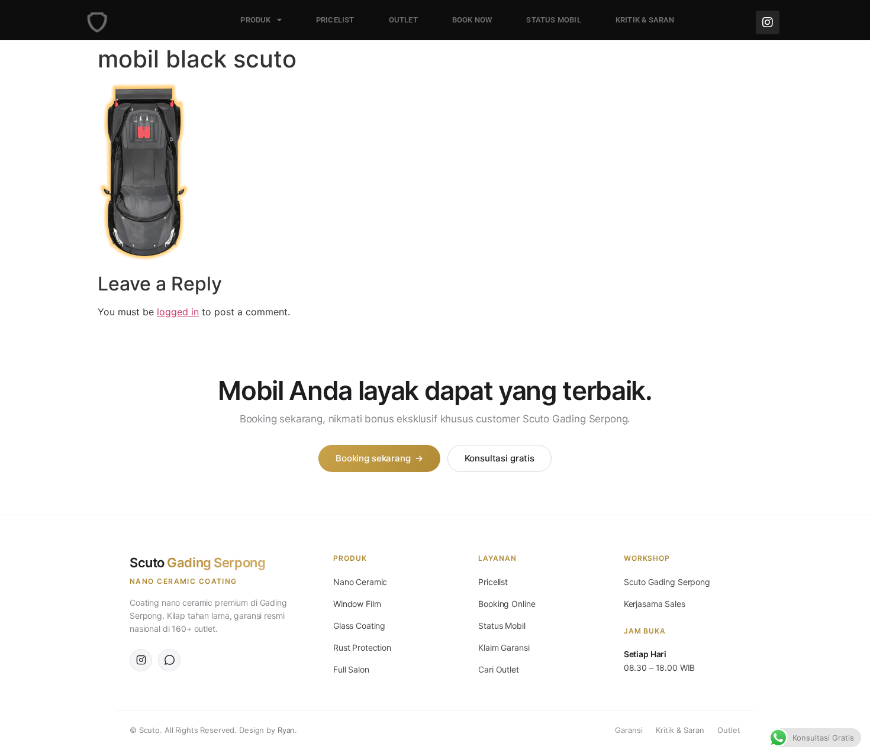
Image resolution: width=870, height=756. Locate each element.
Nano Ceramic (360, 582)
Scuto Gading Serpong (667, 582)
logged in (178, 312)
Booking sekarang (379, 458)
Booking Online (506, 604)
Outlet (728, 730)
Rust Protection (362, 647)
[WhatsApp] (169, 660)
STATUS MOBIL (553, 19)
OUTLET (403, 19)
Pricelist (493, 582)
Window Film (357, 604)
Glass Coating (359, 626)
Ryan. (287, 730)
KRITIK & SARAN (645, 19)
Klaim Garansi (503, 647)
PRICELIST (335, 19)
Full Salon (351, 669)
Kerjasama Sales (654, 604)
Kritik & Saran (680, 730)
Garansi (629, 730)
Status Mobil (501, 626)
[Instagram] (767, 22)
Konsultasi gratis (499, 458)
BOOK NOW (472, 19)
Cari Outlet (498, 669)
